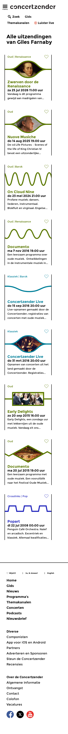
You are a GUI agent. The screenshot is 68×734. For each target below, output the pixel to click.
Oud (10, 56)
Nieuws (13, 591)
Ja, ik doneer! (31, 573)
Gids (28, 16)
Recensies (15, 664)
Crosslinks (13, 496)
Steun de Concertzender (26, 659)
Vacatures (14, 704)
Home (12, 580)
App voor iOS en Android (26, 642)
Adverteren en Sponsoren (27, 653)
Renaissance (23, 56)
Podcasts (14, 613)
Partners (13, 648)
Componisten (17, 637)
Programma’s (17, 597)
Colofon (13, 699)
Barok (18, 166)
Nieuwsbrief (16, 619)
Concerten (15, 608)
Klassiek (12, 276)
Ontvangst (15, 688)
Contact (13, 693)
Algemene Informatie (23, 682)
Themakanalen (18, 23)
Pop (25, 496)
